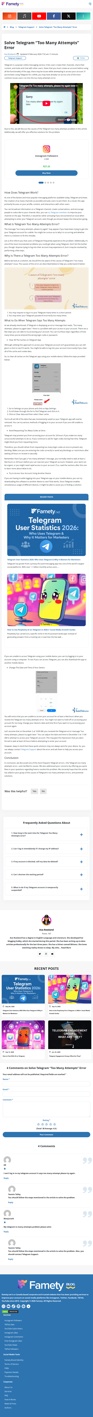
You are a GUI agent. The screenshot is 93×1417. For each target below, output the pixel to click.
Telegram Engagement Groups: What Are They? (65, 1056)
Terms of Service (12, 1364)
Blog (12, 27)
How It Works (10, 1399)
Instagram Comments (14, 1337)
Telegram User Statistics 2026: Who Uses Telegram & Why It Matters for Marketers (43, 559)
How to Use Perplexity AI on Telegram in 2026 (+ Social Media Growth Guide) (41, 630)
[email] (52, 954)
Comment (7, 1099)
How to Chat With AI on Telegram (14, 1056)
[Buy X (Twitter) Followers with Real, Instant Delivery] (69, 16)
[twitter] (40, 954)
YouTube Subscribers (14, 1328)
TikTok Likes (10, 1324)
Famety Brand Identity (14, 1360)
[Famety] (10, 1311)
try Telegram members (57, 212)
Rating (46, 1120)
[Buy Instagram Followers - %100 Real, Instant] (4, 27)
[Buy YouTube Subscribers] (39, 16)
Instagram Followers (13, 1320)
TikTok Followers (11, 1349)
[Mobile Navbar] (90, 4)
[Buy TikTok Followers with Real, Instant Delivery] (24, 16)
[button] (46, 834)
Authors (8, 1407)
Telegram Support (26, 27)
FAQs (7, 1368)
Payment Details (11, 1372)
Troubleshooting (12, 1376)
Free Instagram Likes (13, 1341)
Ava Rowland (9, 54)
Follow (82, 58)
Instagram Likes (11, 1332)
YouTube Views (11, 1345)
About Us (8, 1387)
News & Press (10, 1403)
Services (8, 1391)
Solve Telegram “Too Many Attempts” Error (58, 27)
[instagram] (46, 954)
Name (5, 1079)
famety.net (7, 1294)
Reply (6, 1178)
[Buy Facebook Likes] (54, 16)
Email (5, 1089)
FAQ (6, 1395)
